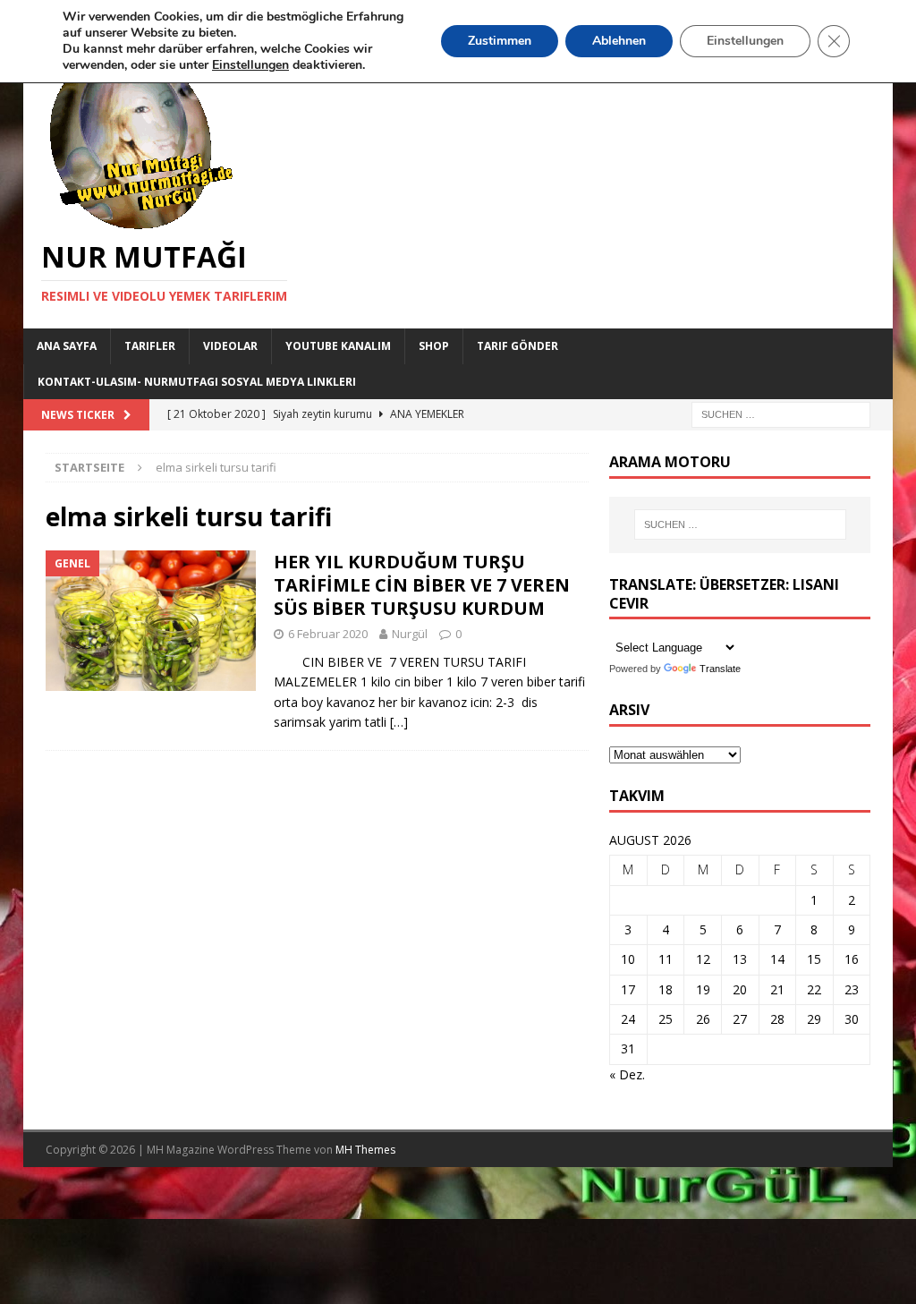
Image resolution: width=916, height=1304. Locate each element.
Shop (434, 346)
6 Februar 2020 (328, 634)
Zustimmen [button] (499, 40)
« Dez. (627, 1074)
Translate (720, 668)
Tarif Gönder (517, 346)
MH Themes (365, 1149)
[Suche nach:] (780, 413)
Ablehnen (619, 40)
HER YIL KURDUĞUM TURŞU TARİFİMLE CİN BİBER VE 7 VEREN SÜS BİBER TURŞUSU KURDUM (422, 585)
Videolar (230, 346)
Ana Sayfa (67, 346)
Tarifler (149, 346)
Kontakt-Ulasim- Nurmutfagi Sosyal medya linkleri (197, 381)
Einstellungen (745, 40)
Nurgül (410, 634)
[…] (399, 721)
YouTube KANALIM (338, 346)
